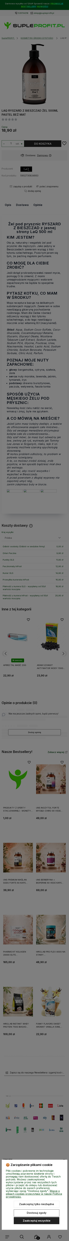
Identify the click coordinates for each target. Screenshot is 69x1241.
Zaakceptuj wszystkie (36, 1220)
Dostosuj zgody (36, 1212)
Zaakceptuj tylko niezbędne (36, 1204)
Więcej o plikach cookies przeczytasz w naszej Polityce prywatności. (34, 1193)
